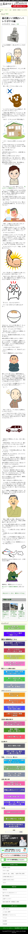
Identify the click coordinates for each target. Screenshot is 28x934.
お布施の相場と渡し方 (14, 796)
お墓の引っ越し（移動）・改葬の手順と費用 (13, 873)
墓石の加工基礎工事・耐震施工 (14, 685)
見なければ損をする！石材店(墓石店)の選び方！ (14, 723)
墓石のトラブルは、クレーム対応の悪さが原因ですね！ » (20, 594)
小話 (10, 10)
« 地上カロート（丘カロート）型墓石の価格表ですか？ (8, 594)
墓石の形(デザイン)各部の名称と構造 (14, 708)
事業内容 (5, 889)
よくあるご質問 (6, 911)
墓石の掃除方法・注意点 (14, 819)
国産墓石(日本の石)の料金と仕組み (14, 657)
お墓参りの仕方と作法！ (14, 812)
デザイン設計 (6, 870)
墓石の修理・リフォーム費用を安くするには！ (14, 761)
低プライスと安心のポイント (10, 892)
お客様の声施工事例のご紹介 (14, 627)
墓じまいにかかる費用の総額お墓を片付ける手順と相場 (14, 768)
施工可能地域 (6, 895)
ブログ (6, 10)
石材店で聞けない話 (14, 737)
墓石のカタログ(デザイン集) (14, 694)
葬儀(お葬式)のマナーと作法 (14, 790)
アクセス (5, 918)
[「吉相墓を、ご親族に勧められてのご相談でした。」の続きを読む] (22, 606)
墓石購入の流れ (6, 867)
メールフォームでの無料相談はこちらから (15, 855)
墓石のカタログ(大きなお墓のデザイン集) (14, 701)
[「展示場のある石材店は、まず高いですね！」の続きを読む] (14, 606)
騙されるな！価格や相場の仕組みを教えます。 (14, 672)
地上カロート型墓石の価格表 (9, 586)
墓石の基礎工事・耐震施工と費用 (11, 901)
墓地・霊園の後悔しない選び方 (14, 730)
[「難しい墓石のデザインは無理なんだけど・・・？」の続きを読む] (6, 606)
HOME (1, 10)
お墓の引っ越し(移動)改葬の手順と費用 (14, 774)
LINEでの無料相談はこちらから (15, 859)
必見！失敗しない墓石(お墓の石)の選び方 (14, 752)
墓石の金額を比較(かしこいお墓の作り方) (14, 679)
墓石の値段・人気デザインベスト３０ (14, 643)
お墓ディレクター (7, 898)
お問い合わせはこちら (19, 6)
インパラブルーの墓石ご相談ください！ (14, 634)
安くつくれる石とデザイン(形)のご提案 (14, 650)
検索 (14, 830)
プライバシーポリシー (8, 928)
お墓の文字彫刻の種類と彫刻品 (14, 714)
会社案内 (5, 921)
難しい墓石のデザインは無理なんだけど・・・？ (5, 614)
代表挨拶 (5, 924)
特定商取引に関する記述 (21, 928)
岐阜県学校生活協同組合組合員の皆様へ (14, 825)
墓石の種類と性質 (14, 745)
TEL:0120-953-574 (21, 4)
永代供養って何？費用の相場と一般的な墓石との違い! (14, 803)
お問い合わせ (6, 908)
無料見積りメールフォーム (9, 914)
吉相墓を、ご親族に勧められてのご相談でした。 (21, 614)
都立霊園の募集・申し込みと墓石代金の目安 (14, 663)
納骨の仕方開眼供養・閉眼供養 (14, 783)
